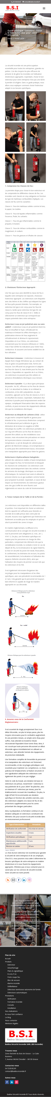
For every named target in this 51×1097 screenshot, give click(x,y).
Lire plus (25, 938)
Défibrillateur (12, 986)
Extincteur (11, 965)
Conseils (10, 1005)
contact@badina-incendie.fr (15, 1071)
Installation (11, 1008)
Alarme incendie (13, 983)
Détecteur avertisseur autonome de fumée (23, 989)
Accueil (7, 958)
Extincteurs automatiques (17, 992)
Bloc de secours (13, 980)
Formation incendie (14, 1002)
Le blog (8, 1017)
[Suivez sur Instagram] (16, 1082)
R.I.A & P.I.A (11, 974)
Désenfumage (12, 968)
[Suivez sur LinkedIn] (12, 1082)
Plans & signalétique (15, 971)
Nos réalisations (11, 1011)
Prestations (9, 996)
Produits (8, 962)
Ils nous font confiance (14, 1014)
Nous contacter (11, 1020)
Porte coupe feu (13, 977)
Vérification (11, 999)
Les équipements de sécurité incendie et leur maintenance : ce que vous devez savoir (25, 904)
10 (34, 944)
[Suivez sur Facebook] (7, 1082)
